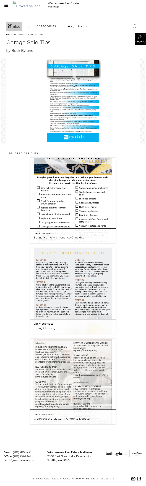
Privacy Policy (60, 478)
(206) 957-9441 (22, 456)
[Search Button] (135, 26)
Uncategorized (15, 35)
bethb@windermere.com (19, 460)
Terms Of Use (40, 478)
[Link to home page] (28, 5)
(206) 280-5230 (22, 452)
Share (140, 41)
